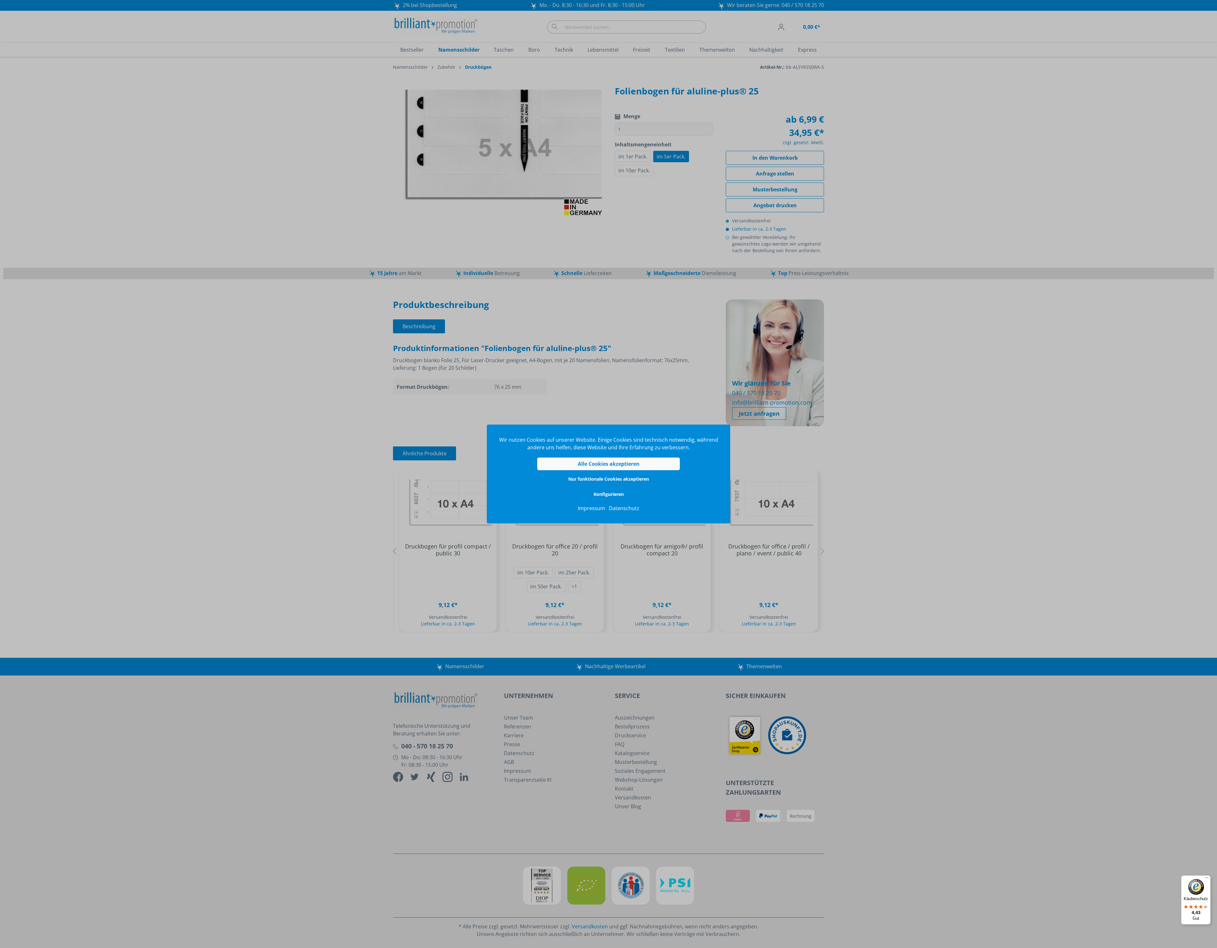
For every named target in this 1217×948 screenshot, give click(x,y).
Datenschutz (624, 508)
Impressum (591, 508)
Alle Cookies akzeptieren (609, 463)
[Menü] (1207, 879)
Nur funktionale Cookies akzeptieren (608, 479)
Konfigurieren (609, 494)
